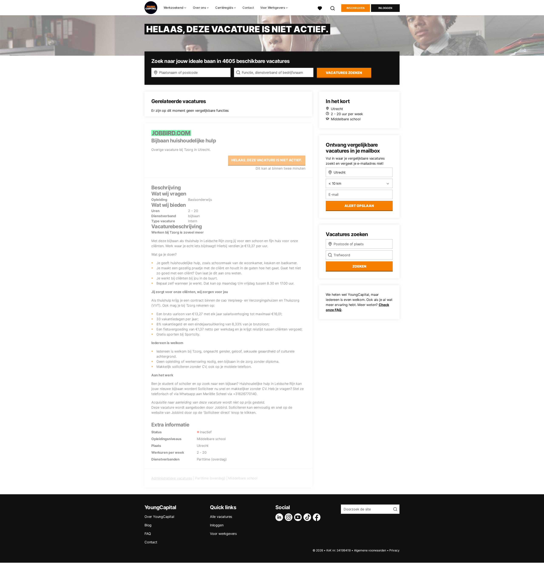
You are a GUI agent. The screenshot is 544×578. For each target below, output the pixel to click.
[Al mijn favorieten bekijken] (319, 8)
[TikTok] (308, 517)
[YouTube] (298, 517)
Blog (148, 525)
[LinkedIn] (280, 517)
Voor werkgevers (223, 533)
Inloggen (385, 8)
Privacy (394, 550)
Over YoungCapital (159, 516)
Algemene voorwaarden (370, 550)
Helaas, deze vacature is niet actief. (266, 160)
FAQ (147, 533)
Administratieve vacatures (171, 478)
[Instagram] (289, 517)
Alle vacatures (221, 516)
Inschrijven (356, 8)
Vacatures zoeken (344, 73)
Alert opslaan (359, 206)
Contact (248, 7)
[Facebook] (317, 517)
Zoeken (359, 266)
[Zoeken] (332, 8)
